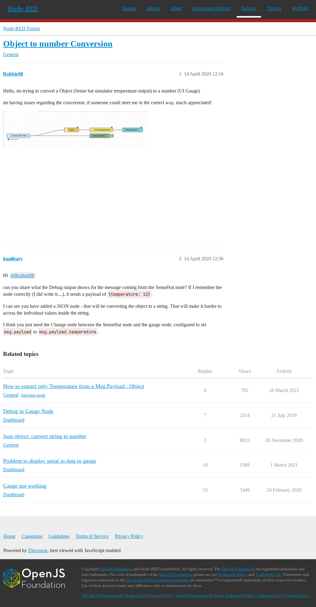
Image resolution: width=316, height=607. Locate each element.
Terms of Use (135, 595)
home (129, 8)
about (153, 8)
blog (176, 8)
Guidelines (58, 536)
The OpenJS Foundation (101, 595)
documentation (212, 8)
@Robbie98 (22, 275)
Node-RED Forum (21, 28)
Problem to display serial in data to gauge (49, 461)
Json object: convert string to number (44, 436)
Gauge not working (24, 486)
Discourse (38, 550)
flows (274, 8)
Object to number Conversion (58, 43)
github (300, 8)
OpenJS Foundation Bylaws (199, 595)
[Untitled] (109, 171)
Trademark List (268, 574)
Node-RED (23, 9)
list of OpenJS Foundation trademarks (157, 580)
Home (9, 536)
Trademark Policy (232, 574)
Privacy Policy (129, 536)
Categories (32, 536)
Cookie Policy (297, 595)
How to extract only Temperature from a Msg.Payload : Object (73, 386)
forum (248, 8)
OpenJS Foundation (116, 569)
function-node (33, 395)
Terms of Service (92, 536)
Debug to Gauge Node (28, 411)
